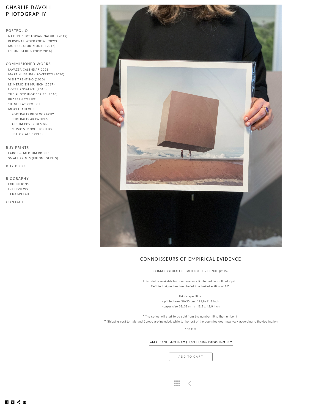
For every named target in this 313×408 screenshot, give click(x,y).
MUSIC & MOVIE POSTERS (32, 129)
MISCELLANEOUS (21, 109)
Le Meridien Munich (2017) (31, 84)
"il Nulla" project (24, 104)
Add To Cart (190, 356)
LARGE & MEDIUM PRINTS (28, 153)
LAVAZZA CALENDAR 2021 (28, 69)
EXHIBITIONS (18, 184)
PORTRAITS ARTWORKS (30, 119)
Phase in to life (22, 99)
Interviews (18, 189)
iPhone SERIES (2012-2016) (30, 51)
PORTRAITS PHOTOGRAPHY (33, 114)
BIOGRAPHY (17, 179)
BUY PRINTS (17, 148)
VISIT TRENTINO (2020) (26, 79)
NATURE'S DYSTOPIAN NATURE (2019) (38, 36)
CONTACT (15, 202)
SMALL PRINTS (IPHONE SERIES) (33, 158)
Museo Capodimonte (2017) (32, 46)
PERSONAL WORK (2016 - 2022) (32, 41)
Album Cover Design (30, 124)
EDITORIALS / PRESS (27, 134)
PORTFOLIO (17, 31)
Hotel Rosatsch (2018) (27, 89)
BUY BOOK (16, 166)
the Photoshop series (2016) (33, 94)
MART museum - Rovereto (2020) (36, 74)
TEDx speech (18, 194)
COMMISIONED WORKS (28, 64)
